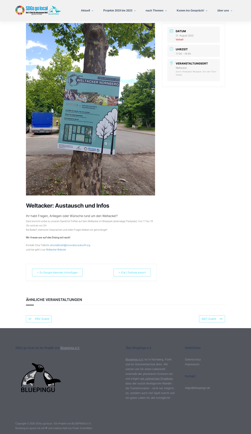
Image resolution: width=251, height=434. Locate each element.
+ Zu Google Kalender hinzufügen (57, 272)
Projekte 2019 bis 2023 (117, 10)
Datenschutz (193, 359)
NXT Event (209, 319)
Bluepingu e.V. (70, 348)
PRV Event (42, 319)
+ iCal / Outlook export (132, 272)
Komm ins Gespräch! (190, 10)
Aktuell (85, 10)
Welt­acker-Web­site (56, 249)
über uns (223, 10)
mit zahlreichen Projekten (156, 378)
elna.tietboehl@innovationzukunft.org (70, 245)
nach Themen (154, 10)
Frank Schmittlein (82, 428)
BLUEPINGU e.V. (81, 423)
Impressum (192, 364)
